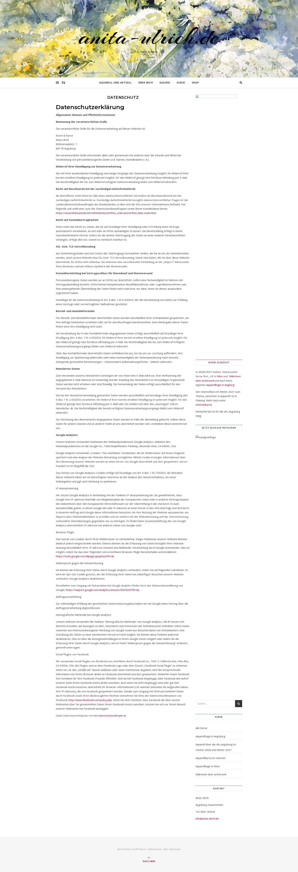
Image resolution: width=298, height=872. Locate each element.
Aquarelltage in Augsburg (210, 736)
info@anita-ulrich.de (207, 818)
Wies (220, 376)
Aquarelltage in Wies (208, 766)
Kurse (181, 82)
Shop (195, 82)
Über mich (145, 82)
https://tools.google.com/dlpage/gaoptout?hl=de (85, 556)
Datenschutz (155, 849)
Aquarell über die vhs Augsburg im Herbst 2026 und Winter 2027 (216, 747)
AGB (165, 849)
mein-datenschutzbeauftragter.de (109, 715)
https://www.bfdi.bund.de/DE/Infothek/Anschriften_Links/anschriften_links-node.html (106, 213)
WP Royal (140, 849)
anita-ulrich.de (149, 37)
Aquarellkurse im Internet (211, 758)
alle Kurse (201, 728)
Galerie (165, 82)
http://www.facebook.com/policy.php (90, 700)
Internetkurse (204, 404)
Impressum (175, 849)
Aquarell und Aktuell (115, 82)
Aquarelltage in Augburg (220, 385)
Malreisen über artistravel (211, 774)
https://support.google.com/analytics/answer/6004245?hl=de (102, 589)
